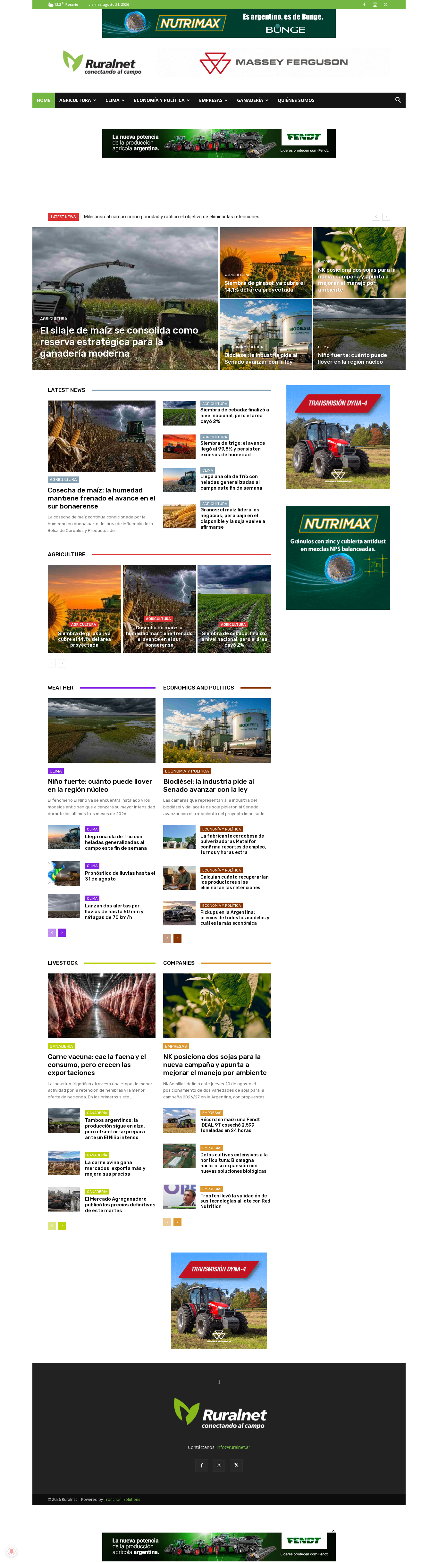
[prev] (376, 217)
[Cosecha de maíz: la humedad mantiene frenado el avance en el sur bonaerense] (102, 436)
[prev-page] (52, 663)
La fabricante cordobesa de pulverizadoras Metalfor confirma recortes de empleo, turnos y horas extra (233, 844)
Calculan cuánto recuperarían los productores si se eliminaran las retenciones (234, 882)
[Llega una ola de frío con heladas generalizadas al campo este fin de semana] (179, 480)
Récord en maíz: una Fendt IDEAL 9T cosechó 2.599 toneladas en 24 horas (230, 1125)
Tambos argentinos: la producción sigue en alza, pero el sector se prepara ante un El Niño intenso (115, 1128)
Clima (112, 100)
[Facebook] (364, 4)
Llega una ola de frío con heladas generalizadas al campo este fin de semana (231, 482)
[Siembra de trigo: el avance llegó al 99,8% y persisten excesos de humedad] (179, 446)
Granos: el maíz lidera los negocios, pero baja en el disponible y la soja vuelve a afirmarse (232, 518)
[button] (398, 101)
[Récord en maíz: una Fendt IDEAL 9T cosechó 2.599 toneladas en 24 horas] (179, 1120)
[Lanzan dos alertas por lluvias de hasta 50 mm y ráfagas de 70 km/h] (64, 906)
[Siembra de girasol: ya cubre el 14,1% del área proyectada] (266, 262)
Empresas (211, 100)
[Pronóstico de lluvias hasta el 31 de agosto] (64, 873)
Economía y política (159, 100)
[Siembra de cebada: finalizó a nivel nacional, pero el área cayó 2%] (179, 413)
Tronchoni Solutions (122, 1499)
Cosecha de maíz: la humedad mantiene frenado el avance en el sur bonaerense (101, 498)
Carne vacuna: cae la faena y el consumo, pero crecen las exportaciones (97, 1065)
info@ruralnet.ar (233, 1447)
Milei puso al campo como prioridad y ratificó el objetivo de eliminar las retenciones (171, 216)
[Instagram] (375, 4)
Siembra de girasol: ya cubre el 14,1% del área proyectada (84, 639)
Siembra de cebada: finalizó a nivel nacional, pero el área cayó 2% (234, 415)
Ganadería (250, 100)
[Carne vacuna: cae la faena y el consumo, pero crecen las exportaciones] (102, 1005)
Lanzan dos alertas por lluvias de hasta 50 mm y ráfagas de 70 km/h (114, 911)
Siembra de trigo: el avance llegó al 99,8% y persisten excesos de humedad (232, 449)
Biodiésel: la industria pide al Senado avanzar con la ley (208, 785)
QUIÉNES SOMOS (296, 100)
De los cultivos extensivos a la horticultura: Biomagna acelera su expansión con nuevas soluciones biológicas (234, 1163)
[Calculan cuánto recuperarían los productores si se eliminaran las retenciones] (179, 878)
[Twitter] (385, 4)
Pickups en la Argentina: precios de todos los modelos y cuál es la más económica (234, 918)
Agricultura (75, 100)
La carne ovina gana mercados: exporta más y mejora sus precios (115, 1168)
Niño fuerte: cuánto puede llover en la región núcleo (100, 785)
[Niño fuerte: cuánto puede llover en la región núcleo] (359, 334)
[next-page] (62, 663)
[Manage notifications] (11, 1551)
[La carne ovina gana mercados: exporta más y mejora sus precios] (64, 1163)
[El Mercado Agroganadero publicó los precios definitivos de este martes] (64, 1199)
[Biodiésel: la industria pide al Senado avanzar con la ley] (266, 334)
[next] (386, 217)
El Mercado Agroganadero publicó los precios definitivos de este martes (120, 1204)
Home (43, 100)
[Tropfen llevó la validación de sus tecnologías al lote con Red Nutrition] (179, 1197)
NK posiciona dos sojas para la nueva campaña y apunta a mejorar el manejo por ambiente (215, 1065)
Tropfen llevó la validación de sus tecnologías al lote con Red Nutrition (235, 1201)
